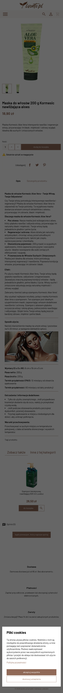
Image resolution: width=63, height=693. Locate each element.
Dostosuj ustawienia (31, 679)
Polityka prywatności (16, 662)
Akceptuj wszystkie (31, 672)
